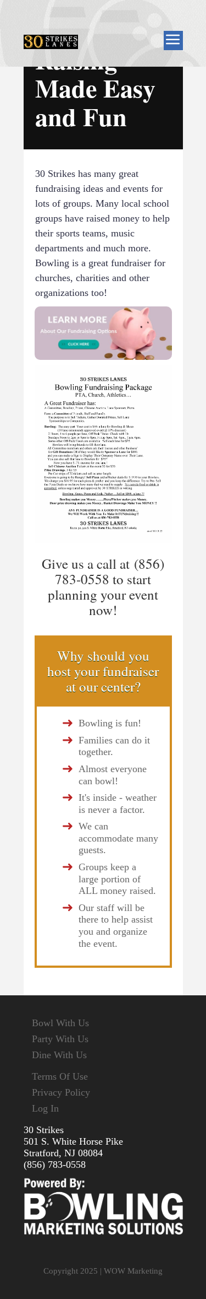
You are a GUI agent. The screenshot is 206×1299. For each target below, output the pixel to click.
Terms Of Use (60, 1076)
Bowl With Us (60, 1022)
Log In (45, 1108)
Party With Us (60, 1038)
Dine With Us (59, 1054)
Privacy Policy (61, 1092)
